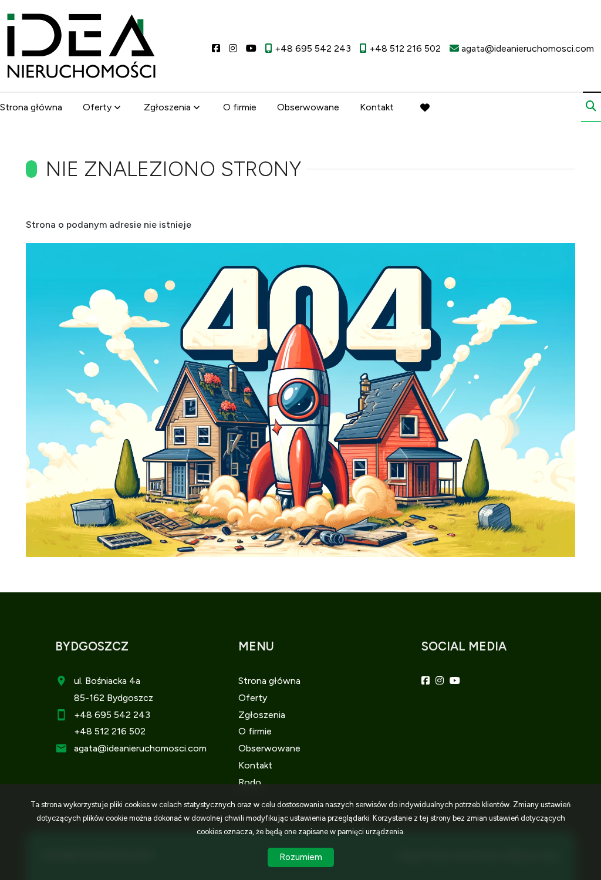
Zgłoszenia (261, 714)
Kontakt (377, 107)
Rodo (249, 782)
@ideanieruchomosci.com (152, 748)
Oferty (97, 107)
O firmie (239, 107)
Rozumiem (300, 857)
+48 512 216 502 (110, 731)
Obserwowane (308, 107)
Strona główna (31, 107)
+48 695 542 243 (112, 714)
